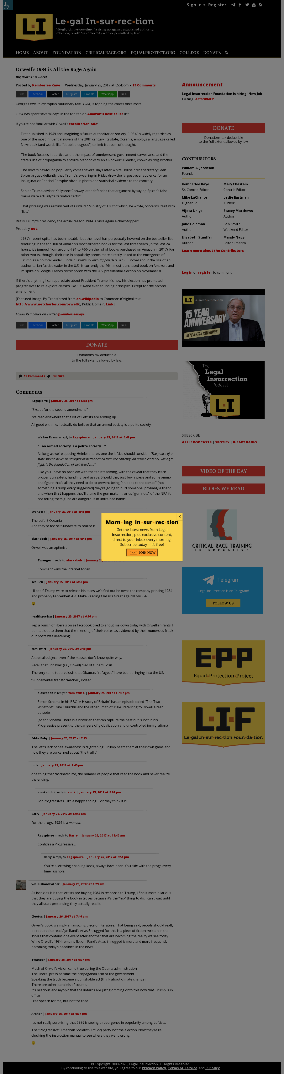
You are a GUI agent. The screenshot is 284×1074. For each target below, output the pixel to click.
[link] (142, 516)
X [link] (180, 516)
